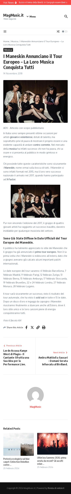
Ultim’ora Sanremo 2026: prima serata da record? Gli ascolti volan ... (51, 460)
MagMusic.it (13, 15)
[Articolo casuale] (58, 31)
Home (6, 41)
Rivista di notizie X (56, 488)
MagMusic (35, 406)
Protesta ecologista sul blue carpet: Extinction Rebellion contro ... (16, 461)
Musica (14, 41)
